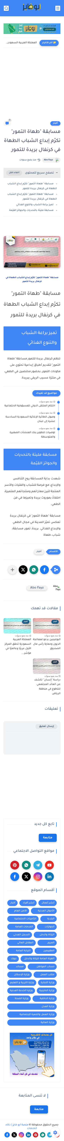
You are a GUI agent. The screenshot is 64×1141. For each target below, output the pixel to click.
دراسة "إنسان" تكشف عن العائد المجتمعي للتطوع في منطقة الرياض (47, 687)
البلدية (50, 919)
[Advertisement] (32, 87)
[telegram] (37, 865)
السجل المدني (21, 934)
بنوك (14, 958)
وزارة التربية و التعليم (22, 982)
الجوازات (49, 927)
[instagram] (37, 876)
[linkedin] (49, 876)
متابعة (47, 837)
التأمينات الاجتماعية (25, 919)
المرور (50, 942)
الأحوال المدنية (46, 911)
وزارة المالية (47, 1022)
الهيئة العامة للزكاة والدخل (39, 958)
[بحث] (6, 8)
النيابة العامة (23, 950)
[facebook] (14, 876)
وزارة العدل (48, 1006)
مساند (20, 966)
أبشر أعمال (48, 903)
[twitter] (26, 876)
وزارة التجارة (47, 982)
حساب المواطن (45, 966)
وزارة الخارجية (46, 990)
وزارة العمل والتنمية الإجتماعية (37, 1014)
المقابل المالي (25, 942)
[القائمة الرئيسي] (57, 8)
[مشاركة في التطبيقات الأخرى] (12, 569)
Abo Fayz (48, 160)
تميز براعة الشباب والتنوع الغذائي (35, 204)
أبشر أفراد (28, 903)
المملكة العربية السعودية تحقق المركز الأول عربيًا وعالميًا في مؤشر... (18, 646)
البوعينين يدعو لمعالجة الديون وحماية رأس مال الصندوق (46, 644)
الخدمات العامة (24, 927)
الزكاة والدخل (47, 934)
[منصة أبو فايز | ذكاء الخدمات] (32, 8)
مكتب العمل (47, 974)
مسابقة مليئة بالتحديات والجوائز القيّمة (31, 210)
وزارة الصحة (21, 998)
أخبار (55, 123)
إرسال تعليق (46, 726)
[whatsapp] (26, 865)
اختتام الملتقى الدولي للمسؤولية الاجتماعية (29, 406)
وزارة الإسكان (22, 974)
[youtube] (49, 865)
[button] (44, 569)
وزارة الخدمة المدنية (21, 990)
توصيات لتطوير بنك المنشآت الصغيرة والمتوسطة (32, 435)
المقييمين (48, 950)
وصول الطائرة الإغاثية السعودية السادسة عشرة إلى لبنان (30, 419)
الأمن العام (20, 911)
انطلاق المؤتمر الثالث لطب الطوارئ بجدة (21, 42)
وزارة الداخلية (47, 998)
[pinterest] (14, 865)
